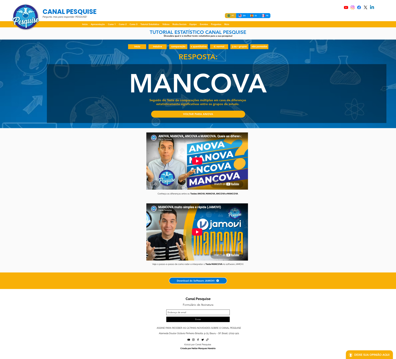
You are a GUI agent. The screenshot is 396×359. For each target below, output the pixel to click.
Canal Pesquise (198, 299)
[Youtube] (346, 7)
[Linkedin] (372, 7)
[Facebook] (359, 7)
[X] (365, 7)
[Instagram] (352, 7)
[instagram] (193, 339)
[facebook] (198, 339)
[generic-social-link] (207, 339)
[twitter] (202, 339)
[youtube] (188, 339)
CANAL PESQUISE (70, 11)
